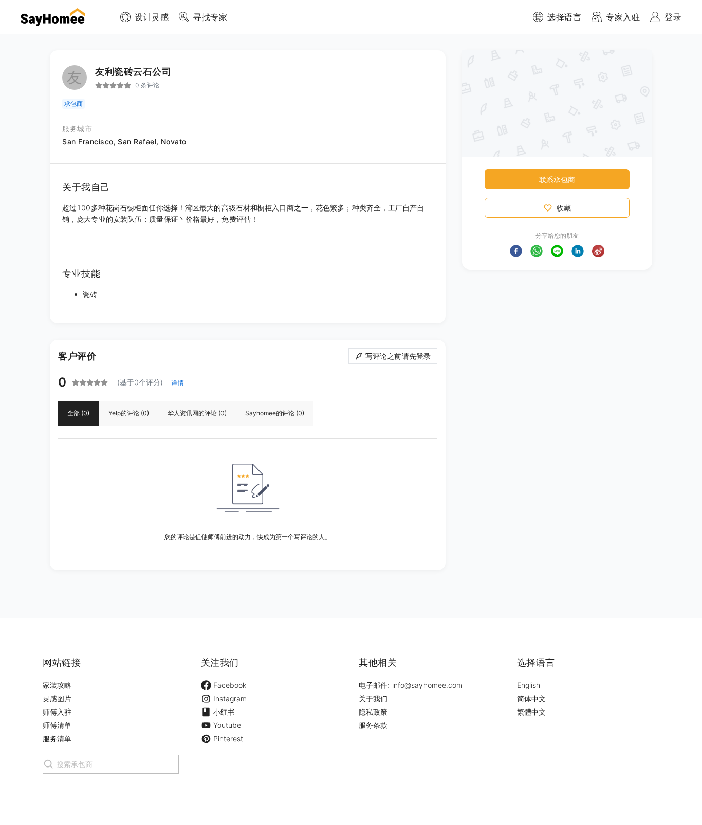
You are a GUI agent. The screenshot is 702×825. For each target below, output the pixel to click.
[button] (516, 251)
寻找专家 (210, 17)
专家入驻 (623, 17)
